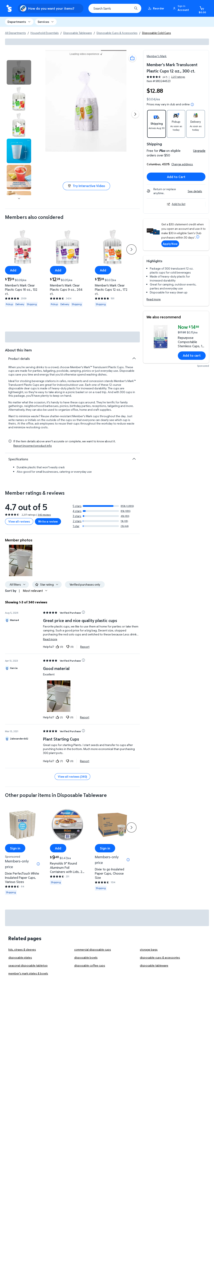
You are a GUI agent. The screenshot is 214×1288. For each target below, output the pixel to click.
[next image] (19, 198)
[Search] (135, 8)
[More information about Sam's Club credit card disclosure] (197, 237)
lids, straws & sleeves (22, 949)
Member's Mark (157, 56)
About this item (18, 350)
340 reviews (44, 514)
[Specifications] (133, 459)
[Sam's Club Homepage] (9, 8)
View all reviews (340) (72, 776)
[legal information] (192, 104)
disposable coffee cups (89, 965)
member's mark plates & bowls (28, 973)
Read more (153, 299)
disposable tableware (154, 965)
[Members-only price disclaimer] (38, 864)
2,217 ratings (178, 77)
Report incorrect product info (32, 446)
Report (84, 646)
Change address (182, 164)
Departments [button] (17, 22)
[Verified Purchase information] (83, 612)
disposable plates (20, 957)
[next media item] (135, 114)
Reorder (158, 8)
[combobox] (114, 8)
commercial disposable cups (92, 949)
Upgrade (199, 150)
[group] (166, 77)
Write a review (48, 521)
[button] (181, 8)
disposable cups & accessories (160, 957)
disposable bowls (86, 957)
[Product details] (133, 358)
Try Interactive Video (89, 185)
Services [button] (43, 22)
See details (195, 191)
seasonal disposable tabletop (28, 965)
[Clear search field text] (126, 8)
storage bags (149, 949)
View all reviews (19, 521)
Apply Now (170, 244)
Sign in (15, 848)
